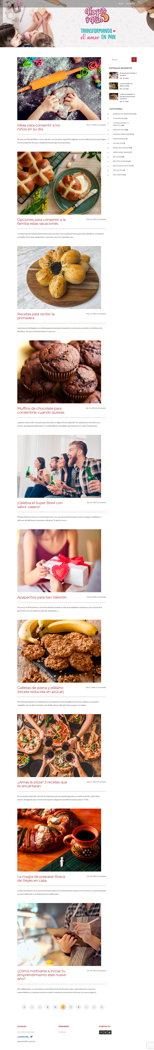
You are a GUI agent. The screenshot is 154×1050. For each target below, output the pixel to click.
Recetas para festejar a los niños (128, 74)
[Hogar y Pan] (19, 3)
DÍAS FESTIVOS (119, 130)
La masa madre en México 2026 (126, 85)
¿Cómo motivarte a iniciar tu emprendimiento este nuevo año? (41, 975)
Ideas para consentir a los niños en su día (38, 127)
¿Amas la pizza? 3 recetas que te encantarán (42, 784)
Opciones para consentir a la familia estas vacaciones (41, 221)
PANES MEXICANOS (121, 152)
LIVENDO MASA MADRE (122, 134)
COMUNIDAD (118, 118)
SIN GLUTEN (118, 170)
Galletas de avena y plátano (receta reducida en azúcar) (40, 689)
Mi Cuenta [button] (131, 3)
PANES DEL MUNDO (121, 148)
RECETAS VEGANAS (120, 161)
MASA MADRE (118, 139)
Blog (121, 3)
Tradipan (62, 1032)
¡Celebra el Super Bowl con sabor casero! (39, 505)
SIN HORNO (117, 175)
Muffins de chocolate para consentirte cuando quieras (40, 410)
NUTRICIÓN (118, 143)
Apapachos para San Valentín (42, 597)
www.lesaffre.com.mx (26, 1041)
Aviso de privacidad (25, 1032)
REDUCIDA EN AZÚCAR (122, 166)
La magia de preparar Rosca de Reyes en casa (41, 878)
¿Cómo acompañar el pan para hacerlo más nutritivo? (127, 96)
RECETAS (116, 157)
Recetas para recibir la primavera (35, 316)
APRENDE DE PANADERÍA (123, 114)
